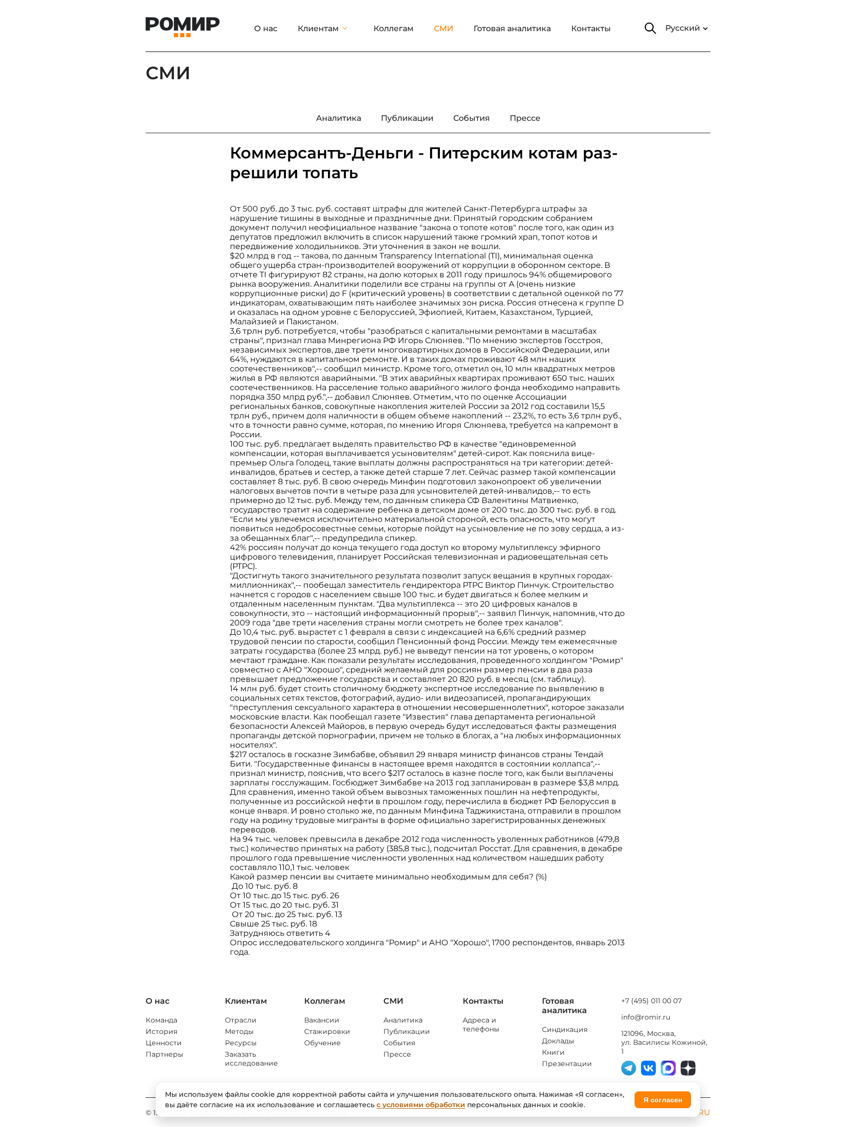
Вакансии (321, 1020)
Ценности (164, 1042)
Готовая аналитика (512, 28)
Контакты (591, 28)
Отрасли (241, 1020)
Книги (553, 1052)
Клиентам (318, 28)
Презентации (567, 1063)
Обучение (322, 1042)
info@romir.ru (645, 1017)
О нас (265, 28)
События (399, 1042)
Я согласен (662, 1100)
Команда (161, 1020)
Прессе (397, 1054)
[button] (650, 28)
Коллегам (394, 28)
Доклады (558, 1040)
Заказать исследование (251, 1059)
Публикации (406, 1031)
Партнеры (164, 1054)
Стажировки (327, 1031)
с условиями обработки (420, 1104)
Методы (239, 1031)
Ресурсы (241, 1042)
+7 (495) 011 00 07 (651, 1000)
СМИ (443, 28)
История (161, 1031)
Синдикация (565, 1029)
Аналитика (403, 1020)
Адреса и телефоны (481, 1024)
